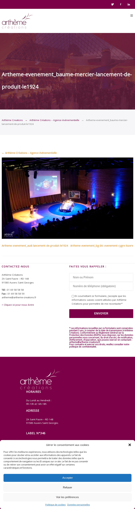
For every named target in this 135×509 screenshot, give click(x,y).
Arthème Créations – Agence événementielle (54, 120)
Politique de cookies (55, 504)
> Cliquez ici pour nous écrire (18, 304)
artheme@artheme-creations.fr (84, 342)
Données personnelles (78, 504)
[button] (129, 445)
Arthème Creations (12, 120)
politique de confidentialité (82, 346)
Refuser (67, 487)
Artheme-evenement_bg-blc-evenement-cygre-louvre (101, 245)
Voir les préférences (67, 497)
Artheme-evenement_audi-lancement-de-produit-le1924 (35, 245)
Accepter (67, 477)
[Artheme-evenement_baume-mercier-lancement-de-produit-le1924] (67, 238)
